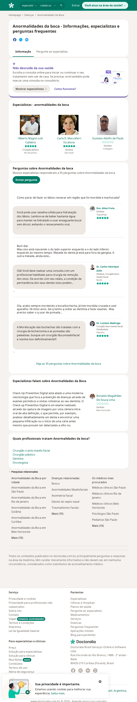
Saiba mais (57, 693)
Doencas (76, 623)
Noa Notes (19, 659)
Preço (12, 647)
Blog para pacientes (83, 635)
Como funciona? (65, 89)
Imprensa (15, 627)
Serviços (76, 619)
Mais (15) (17, 538)
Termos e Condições (21, 623)
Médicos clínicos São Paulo (109, 487)
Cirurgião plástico (24, 454)
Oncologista (20, 462)
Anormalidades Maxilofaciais (70, 489)
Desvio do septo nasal (65, 501)
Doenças (29, 15)
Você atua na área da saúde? (104, 5)
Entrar (76, 5)
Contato (14, 615)
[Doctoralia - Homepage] (13, 5)
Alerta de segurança (21, 672)
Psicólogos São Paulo (105, 513)
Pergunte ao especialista (51, 51)
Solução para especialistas (25, 651)
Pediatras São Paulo (104, 520)
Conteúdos (16, 664)
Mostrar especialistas (30, 89)
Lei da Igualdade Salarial (24, 631)
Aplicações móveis (82, 631)
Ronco (56, 483)
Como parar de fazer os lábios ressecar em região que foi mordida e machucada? (68, 197)
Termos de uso (18, 668)
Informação (23, 51)
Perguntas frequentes (84, 627)
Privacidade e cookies (22, 599)
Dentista (18, 458)
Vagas (26, 619)
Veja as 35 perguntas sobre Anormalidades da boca (68, 363)
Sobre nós (15, 611)
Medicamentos (80, 615)
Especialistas (79, 599)
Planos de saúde (81, 607)
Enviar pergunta (26, 180)
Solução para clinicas (22, 655)
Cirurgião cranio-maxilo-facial (31, 450)
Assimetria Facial (62, 495)
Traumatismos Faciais (65, 507)
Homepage (15, 15)
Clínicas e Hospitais (83, 603)
